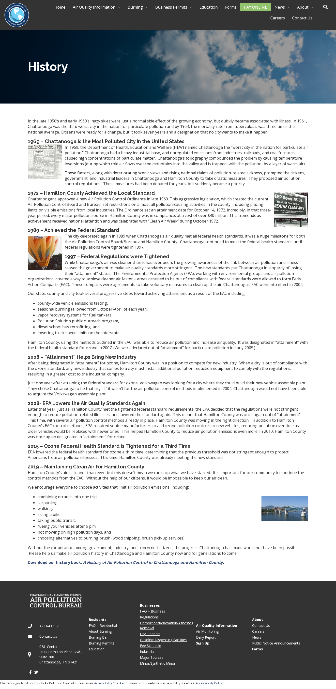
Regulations (149, 617)
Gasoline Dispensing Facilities (163, 639)
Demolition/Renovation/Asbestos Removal (166, 625)
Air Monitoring (207, 631)
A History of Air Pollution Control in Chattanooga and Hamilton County (153, 562)
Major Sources (151, 657)
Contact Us (302, 18)
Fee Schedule (150, 645)
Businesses (150, 605)
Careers (277, 18)
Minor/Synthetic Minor (157, 663)
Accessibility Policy (209, 683)
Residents (98, 619)
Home (59, 7)
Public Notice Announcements (276, 643)
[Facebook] (30, 672)
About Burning (100, 631)
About (302, 7)
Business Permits (171, 7)
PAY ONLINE (255, 7)
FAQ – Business (152, 611)
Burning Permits (101, 643)
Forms (231, 7)
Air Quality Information (94, 7)
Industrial (147, 651)
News (280, 7)
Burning (135, 7)
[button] (325, 7)
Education (208, 7)
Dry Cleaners (150, 633)
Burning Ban (98, 637)
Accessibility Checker (109, 683)
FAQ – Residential (103, 625)
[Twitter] (36, 672)
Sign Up (202, 643)
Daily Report (206, 637)
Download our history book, (55, 562)
